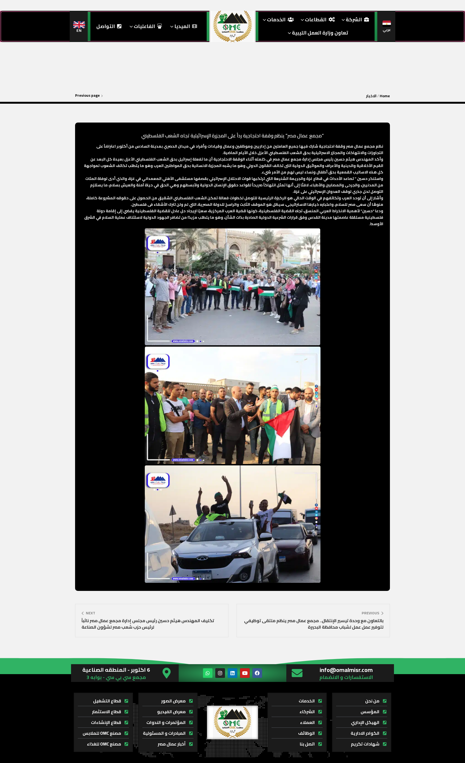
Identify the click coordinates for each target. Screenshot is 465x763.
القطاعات (315, 19)
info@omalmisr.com (346, 669)
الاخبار (371, 95)
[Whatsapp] (208, 673)
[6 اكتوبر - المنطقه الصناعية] (166, 673)
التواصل (105, 26)
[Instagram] (220, 673)
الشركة (353, 19)
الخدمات (276, 19)
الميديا (181, 26)
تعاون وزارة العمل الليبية (319, 32)
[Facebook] (257, 673)
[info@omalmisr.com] (297, 673)
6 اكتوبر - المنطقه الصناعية (116, 670)
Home (385, 95)
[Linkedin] (232, 673)
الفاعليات (144, 26)
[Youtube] (245, 673)
